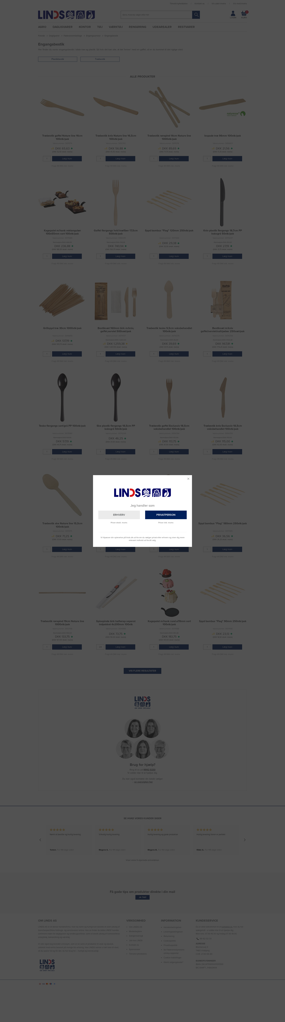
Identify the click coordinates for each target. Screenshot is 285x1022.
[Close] (188, 478)
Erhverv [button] (119, 515)
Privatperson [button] (165, 515)
